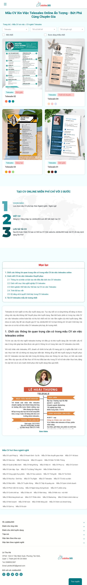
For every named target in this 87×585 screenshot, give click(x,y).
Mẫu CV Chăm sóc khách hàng (60, 502)
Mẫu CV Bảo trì (45, 465)
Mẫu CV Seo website (34, 474)
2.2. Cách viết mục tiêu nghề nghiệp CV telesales (26, 283)
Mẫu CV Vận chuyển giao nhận (52, 455)
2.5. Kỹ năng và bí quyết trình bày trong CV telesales (27, 294)
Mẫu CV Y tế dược (71, 455)
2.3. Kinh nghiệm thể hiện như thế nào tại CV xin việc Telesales (31, 287)
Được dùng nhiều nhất (56, 35)
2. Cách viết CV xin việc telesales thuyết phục (24, 276)
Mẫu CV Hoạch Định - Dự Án (30, 455)
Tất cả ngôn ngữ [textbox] (66, 29)
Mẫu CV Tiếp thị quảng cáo (44, 483)
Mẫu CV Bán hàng (40, 493)
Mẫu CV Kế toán (24, 502)
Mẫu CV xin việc (18, 24)
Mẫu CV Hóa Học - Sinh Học (12, 479)
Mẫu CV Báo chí (26, 493)
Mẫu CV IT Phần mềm (33, 497)
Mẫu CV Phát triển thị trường (13, 488)
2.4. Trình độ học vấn (15, 290)
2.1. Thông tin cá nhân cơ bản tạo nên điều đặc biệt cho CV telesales (34, 280)
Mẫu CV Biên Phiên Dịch (52, 469)
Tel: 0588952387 (9, 562)
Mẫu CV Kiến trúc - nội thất (58, 493)
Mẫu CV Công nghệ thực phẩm (14, 474)
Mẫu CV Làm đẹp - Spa (11, 469)
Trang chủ (7, 24)
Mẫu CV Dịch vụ (8, 506)
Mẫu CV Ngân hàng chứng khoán (37, 488)
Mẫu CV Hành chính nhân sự (68, 497)
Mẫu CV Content (72, 465)
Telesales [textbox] (7, 29)
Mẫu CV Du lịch (21, 506)
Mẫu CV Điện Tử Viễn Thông (55, 460)
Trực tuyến (75, 582)
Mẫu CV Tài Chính (64, 474)
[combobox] (15, 29)
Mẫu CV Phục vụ (58, 465)
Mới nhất (9, 35)
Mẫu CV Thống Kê (50, 474)
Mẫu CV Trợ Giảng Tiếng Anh (31, 469)
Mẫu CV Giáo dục (9, 460)
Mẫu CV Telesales (45, 479)
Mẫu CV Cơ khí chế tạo (11, 493)
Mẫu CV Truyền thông (25, 483)
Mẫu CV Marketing (49, 497)
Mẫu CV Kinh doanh (10, 502)
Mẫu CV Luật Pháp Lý (10, 455)
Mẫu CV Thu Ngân (30, 479)
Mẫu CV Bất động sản (39, 502)
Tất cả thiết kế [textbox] (37, 29)
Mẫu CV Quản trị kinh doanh (66, 483)
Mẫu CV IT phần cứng (58, 488)
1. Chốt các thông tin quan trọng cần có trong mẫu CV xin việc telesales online (38, 272)
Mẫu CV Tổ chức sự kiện (62, 479)
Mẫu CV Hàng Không (30, 465)
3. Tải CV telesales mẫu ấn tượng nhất (21, 298)
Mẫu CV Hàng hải (23, 460)
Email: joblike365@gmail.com (13, 566)
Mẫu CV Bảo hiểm (9, 483)
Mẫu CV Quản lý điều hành (12, 465)
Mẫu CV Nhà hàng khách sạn (13, 497)
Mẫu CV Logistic (36, 460)
